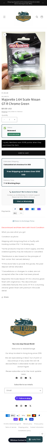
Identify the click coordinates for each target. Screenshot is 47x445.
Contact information (37, 427)
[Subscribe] (40, 390)
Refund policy (27, 424)
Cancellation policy (24, 430)
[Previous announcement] (4, 2)
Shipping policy (23, 427)
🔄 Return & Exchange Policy (23, 221)
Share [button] (6, 297)
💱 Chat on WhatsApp (23, 201)
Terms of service (10, 427)
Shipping (4, 111)
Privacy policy (38, 424)
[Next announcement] (43, 2)
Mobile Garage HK (15, 424)
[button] (4, 17)
